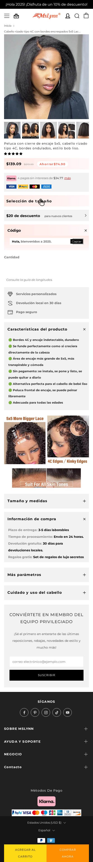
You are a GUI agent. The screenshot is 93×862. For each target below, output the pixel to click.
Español (44, 830)
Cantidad (11, 257)
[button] (13, 153)
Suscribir (46, 675)
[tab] (12, 130)
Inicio (8, 25)
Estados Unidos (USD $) (44, 822)
